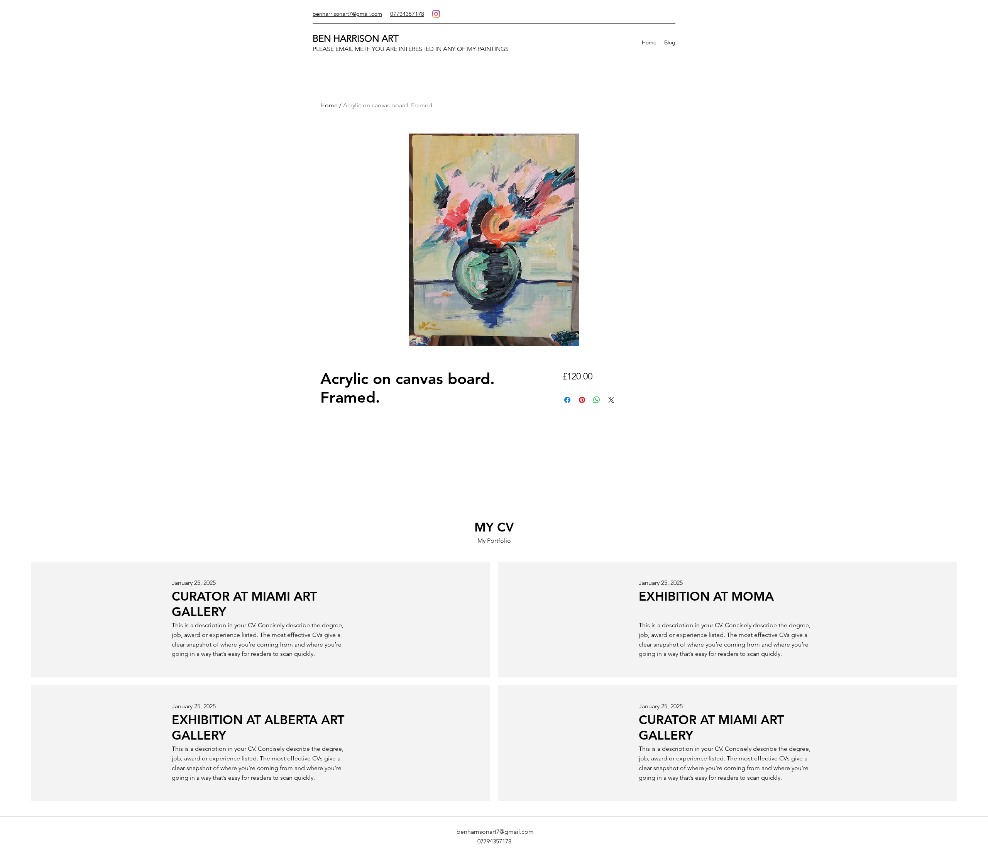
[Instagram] (436, 14)
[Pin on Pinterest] (582, 400)
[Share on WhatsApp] (596, 400)
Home (329, 105)
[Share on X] (611, 400)
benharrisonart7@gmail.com (495, 831)
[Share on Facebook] (567, 400)
